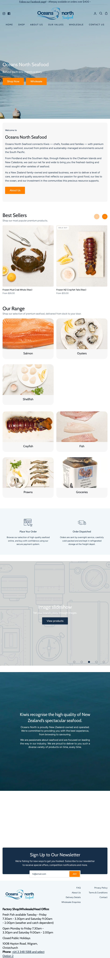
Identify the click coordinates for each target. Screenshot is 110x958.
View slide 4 (96, 662)
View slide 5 (104, 662)
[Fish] (81, 431)
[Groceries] (81, 477)
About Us (15, 190)
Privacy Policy (100, 887)
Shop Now (13, 81)
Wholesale (36, 81)
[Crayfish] (28, 431)
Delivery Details (73, 897)
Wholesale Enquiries (71, 902)
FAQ (78, 887)
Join (75, 874)
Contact (103, 897)
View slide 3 (89, 662)
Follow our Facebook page (32, 1)
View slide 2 (82, 662)
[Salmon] (28, 338)
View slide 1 (74, 662)
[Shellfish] (28, 384)
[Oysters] (81, 338)
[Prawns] (28, 477)
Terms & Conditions (98, 892)
